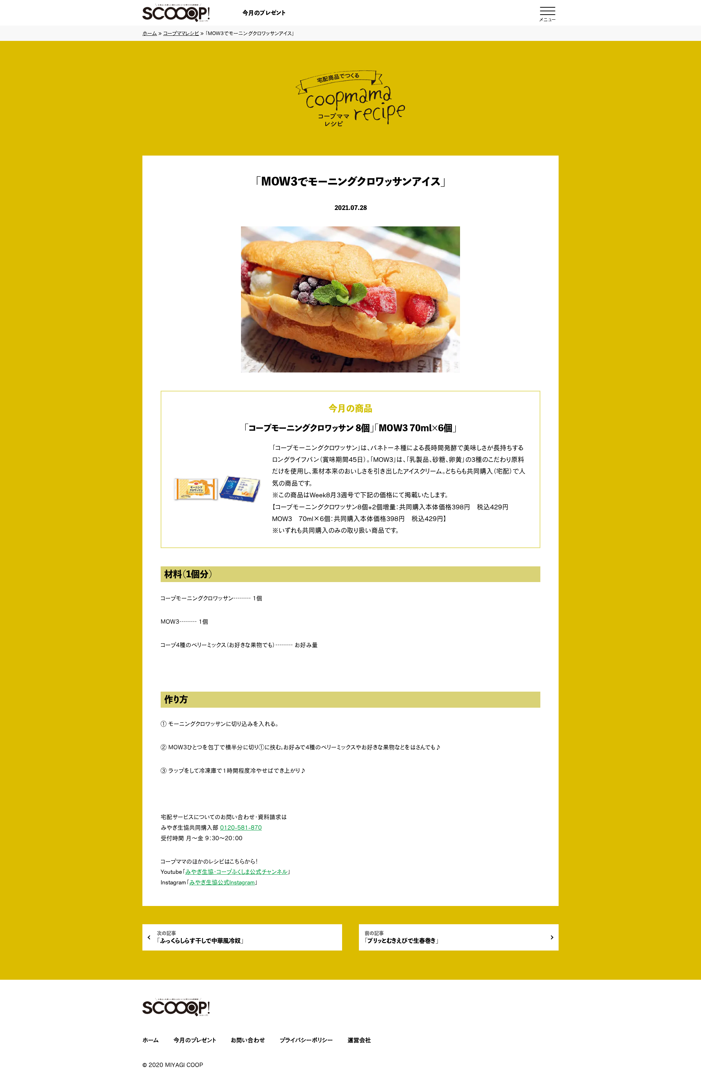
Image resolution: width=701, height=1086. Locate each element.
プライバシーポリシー (306, 1040)
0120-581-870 (241, 827)
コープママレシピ (181, 33)
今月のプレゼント (264, 13)
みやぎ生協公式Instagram (222, 882)
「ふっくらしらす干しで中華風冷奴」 (200, 937)
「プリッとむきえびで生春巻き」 (401, 937)
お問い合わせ (248, 1040)
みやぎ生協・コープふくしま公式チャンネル (236, 872)
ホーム (149, 33)
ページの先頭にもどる (668, 1035)
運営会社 (359, 1040)
